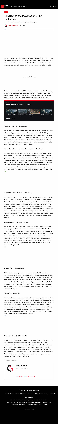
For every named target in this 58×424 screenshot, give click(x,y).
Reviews (23, 6)
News (11, 6)
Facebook (23, 390)
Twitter (30, 390)
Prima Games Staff (13, 25)
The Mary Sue (14, 404)
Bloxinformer (37, 404)
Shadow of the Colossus (10, 360)
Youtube (37, 390)
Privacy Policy (52, 393)
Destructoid (22, 402)
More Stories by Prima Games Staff (25, 376)
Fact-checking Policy (33, 393)
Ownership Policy (43, 393)
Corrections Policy (14, 393)
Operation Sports (46, 402)
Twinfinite (22, 400)
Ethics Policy (23, 393)
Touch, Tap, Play (23, 404)
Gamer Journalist (30, 402)
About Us (28, 5)
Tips (19, 6)
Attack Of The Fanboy (36, 400)
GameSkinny (38, 402)
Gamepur (28, 400)
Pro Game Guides (14, 400)
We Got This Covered (12, 402)
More (28, 7)
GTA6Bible (44, 404)
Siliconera (45, 400)
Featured (15, 6)
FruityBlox (30, 404)
